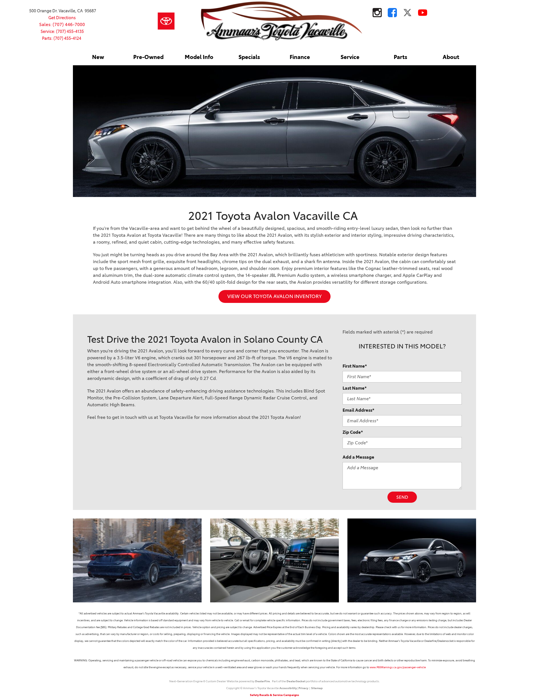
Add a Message (358, 457)
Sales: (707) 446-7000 (62, 24)
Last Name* (355, 388)
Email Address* (358, 410)
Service (350, 57)
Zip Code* (353, 432)
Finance (300, 57)
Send (402, 497)
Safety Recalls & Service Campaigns (274, 695)
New (98, 57)
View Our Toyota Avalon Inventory (274, 296)
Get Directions (62, 17)
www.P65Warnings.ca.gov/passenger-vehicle (398, 667)
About (451, 57)
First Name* (355, 366)
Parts (400, 57)
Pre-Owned (148, 57)
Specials (249, 57)
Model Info (199, 57)
